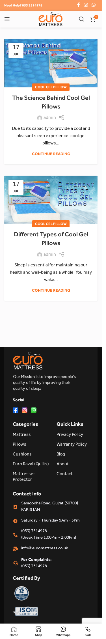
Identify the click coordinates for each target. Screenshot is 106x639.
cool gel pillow (51, 87)
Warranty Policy (72, 445)
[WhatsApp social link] (94, 5)
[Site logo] (50, 19)
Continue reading (51, 153)
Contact (65, 474)
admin (50, 118)
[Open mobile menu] (7, 19)
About (63, 464)
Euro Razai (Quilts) (31, 464)
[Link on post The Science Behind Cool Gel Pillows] (51, 63)
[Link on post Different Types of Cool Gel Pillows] (51, 200)
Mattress (22, 435)
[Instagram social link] (86, 5)
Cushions (22, 454)
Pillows (19, 445)
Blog (61, 454)
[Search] (81, 19)
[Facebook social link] (78, 5)
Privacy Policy (70, 435)
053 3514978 (32, 5)
